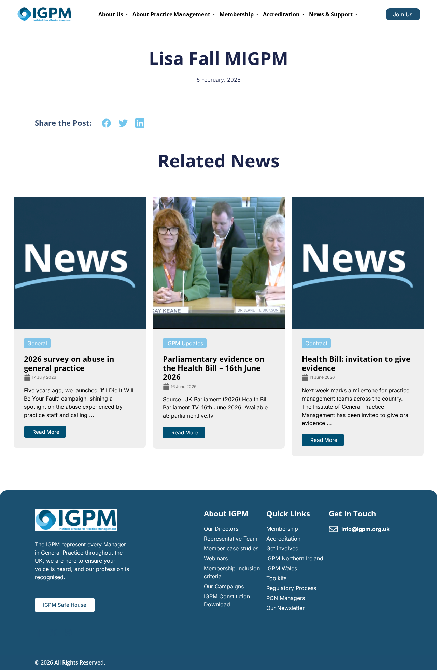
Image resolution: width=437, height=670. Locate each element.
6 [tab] (242, 462)
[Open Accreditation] (303, 14)
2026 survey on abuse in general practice (69, 363)
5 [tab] (235, 462)
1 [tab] (208, 462)
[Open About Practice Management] (214, 14)
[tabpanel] (79, 322)
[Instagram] (68, 633)
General (37, 343)
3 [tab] (221, 462)
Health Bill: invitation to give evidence (356, 363)
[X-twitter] (53, 633)
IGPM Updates (184, 343)
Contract (316, 343)
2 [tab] (215, 462)
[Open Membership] (257, 14)
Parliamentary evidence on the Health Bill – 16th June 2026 (213, 367)
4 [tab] (228, 462)
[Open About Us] (127, 14)
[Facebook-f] (39, 633)
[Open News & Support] (356, 14)
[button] (106, 123)
